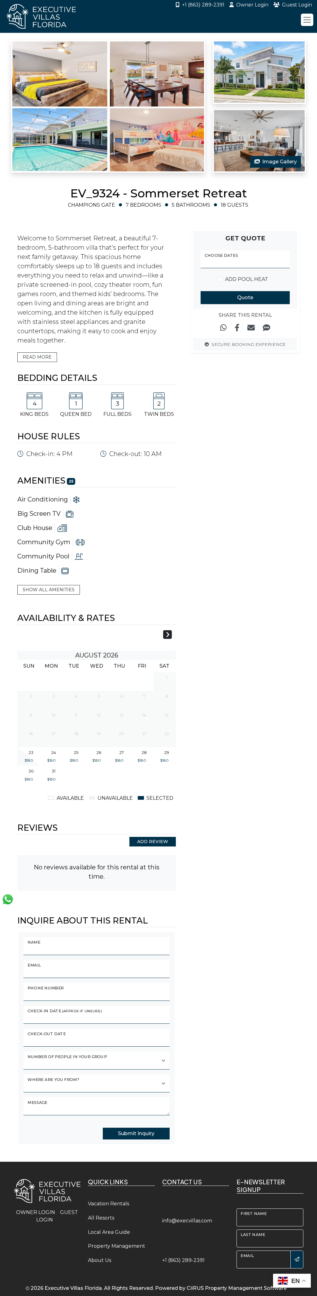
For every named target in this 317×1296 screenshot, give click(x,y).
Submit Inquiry (136, 1133)
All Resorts (101, 1218)
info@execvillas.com (187, 1221)
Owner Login (252, 5)
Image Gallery (279, 162)
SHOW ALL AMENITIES (49, 589)
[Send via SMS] (266, 328)
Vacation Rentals (108, 1204)
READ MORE (37, 357)
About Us (99, 1260)
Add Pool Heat (246, 279)
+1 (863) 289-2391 (203, 5)
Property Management (116, 1246)
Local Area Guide (109, 1232)
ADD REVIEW (152, 841)
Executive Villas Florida (73, 1288)
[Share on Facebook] (237, 328)
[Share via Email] (251, 328)
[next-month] (167, 635)
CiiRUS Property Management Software (237, 1288)
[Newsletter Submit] (296, 1259)
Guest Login (297, 5)
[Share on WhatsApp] (223, 328)
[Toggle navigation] (307, 20)
